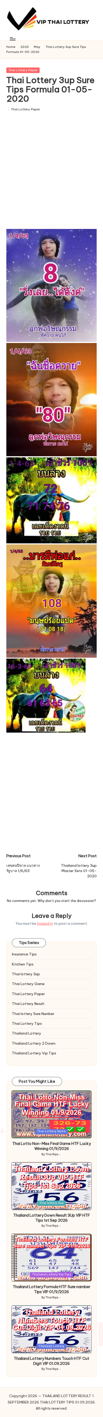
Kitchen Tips (23, 964)
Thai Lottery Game (28, 983)
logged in (45, 923)
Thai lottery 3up (26, 974)
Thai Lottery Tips (27, 1023)
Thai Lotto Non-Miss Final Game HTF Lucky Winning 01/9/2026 (51, 1146)
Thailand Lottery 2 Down (33, 1043)
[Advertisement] (51, 172)
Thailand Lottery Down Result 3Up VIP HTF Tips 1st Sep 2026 (51, 1218)
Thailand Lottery (26, 1033)
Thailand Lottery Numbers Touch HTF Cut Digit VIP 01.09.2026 (51, 1361)
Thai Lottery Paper (23, 70)
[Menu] (12, 38)
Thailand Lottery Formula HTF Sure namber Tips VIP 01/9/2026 (51, 1289)
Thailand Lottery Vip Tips (34, 1053)
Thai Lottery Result (28, 1003)
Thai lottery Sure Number (33, 1013)
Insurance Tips (24, 954)
